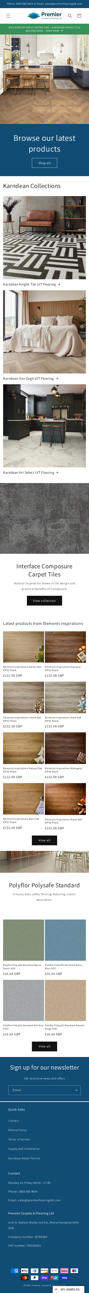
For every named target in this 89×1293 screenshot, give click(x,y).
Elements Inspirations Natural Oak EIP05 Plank (22, 770)
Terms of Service (19, 1139)
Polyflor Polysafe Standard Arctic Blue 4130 (63, 966)
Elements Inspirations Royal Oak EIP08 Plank (63, 821)
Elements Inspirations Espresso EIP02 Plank (63, 668)
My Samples (70, 1289)
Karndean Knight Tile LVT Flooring (29, 284)
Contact (13, 1120)
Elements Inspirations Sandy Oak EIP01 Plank (22, 668)
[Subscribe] (76, 1090)
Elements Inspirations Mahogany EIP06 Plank (63, 770)
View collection (44, 600)
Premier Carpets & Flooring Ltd (48, 1285)
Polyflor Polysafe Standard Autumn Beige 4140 (65, 1027)
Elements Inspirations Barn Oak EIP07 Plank (21, 820)
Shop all (44, 163)
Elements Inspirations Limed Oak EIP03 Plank (22, 719)
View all (45, 840)
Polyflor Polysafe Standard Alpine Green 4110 (22, 966)
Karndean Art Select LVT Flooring (28, 472)
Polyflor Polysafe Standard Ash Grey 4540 (23, 1027)
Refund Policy (17, 1130)
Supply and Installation (24, 1149)
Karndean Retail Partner (24, 1158)
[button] (8, 15)
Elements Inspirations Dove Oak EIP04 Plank (63, 719)
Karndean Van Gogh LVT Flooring (28, 378)
